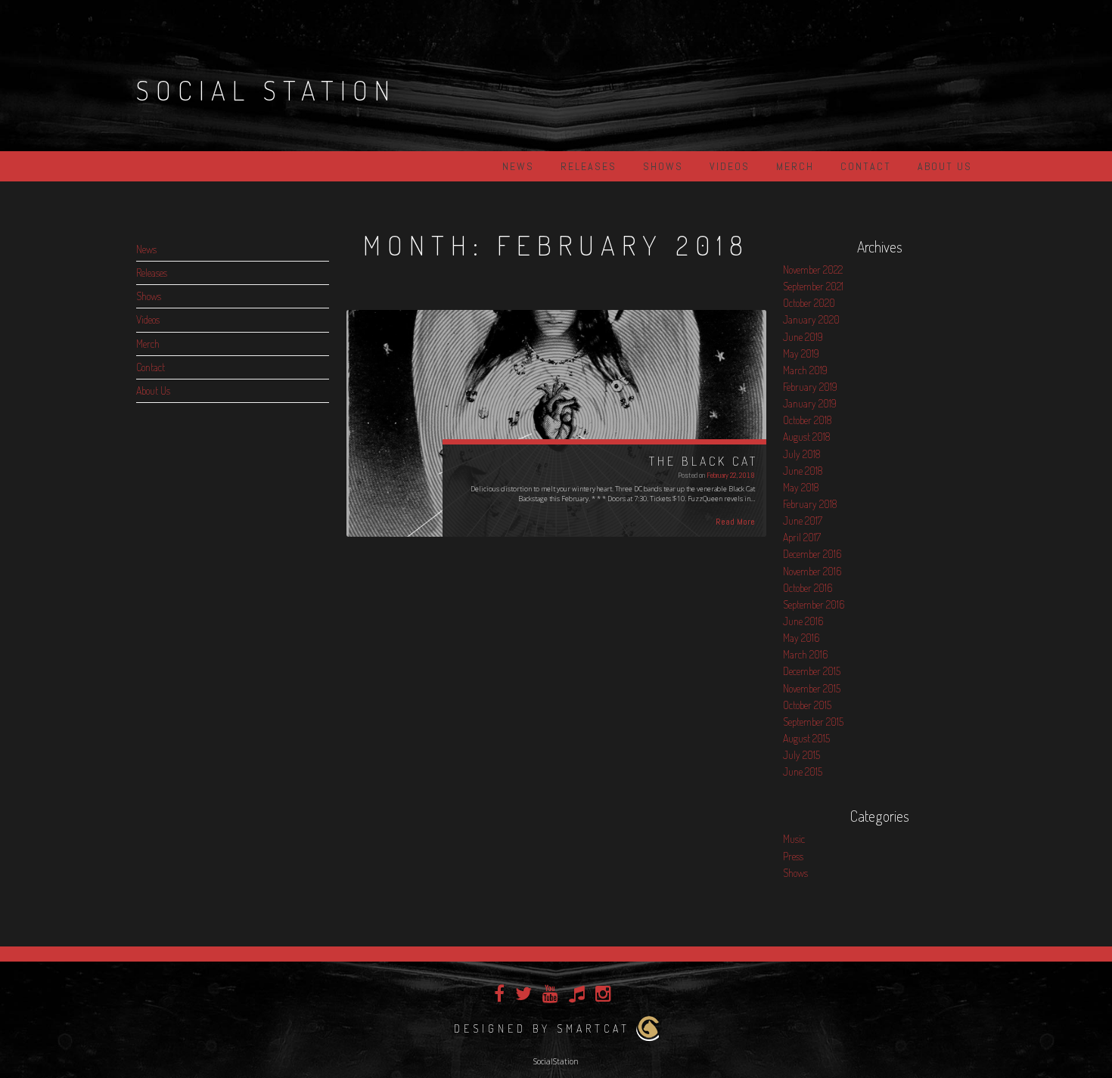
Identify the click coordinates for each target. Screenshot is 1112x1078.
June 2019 (803, 336)
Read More (735, 522)
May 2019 (801, 353)
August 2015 (806, 738)
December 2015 (811, 670)
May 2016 (801, 637)
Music (794, 838)
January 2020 (811, 319)
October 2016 (807, 587)
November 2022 (813, 269)
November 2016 (812, 571)
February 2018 (810, 503)
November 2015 (811, 688)
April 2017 (802, 537)
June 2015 (802, 771)
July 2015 (801, 754)
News (518, 166)
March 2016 (805, 654)
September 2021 (813, 286)
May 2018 (800, 487)
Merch (795, 166)
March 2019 (805, 370)
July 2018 (801, 454)
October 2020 (809, 302)
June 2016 (803, 621)
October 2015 (807, 705)
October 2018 (807, 420)
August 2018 (806, 436)
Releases (589, 166)
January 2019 (810, 403)
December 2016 (812, 553)
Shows (663, 166)
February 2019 (810, 386)
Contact (865, 166)
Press (793, 856)
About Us (945, 166)
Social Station (266, 90)
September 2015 (813, 721)
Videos (730, 166)
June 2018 (802, 470)
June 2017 (802, 520)
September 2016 (813, 604)
